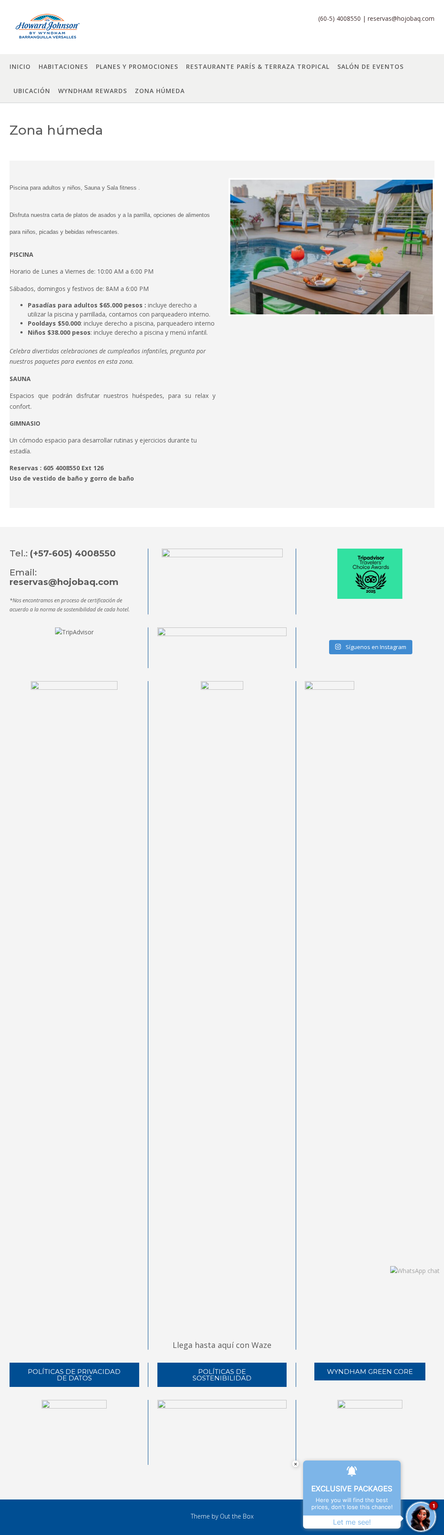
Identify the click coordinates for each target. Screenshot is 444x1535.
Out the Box (237, 1516)
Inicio (20, 66)
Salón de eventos (370, 66)
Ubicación (31, 91)
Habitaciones (63, 66)
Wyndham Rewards (92, 91)
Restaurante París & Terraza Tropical (258, 66)
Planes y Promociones (137, 66)
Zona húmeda (160, 91)
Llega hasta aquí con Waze (222, 1345)
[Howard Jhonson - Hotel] (47, 27)
